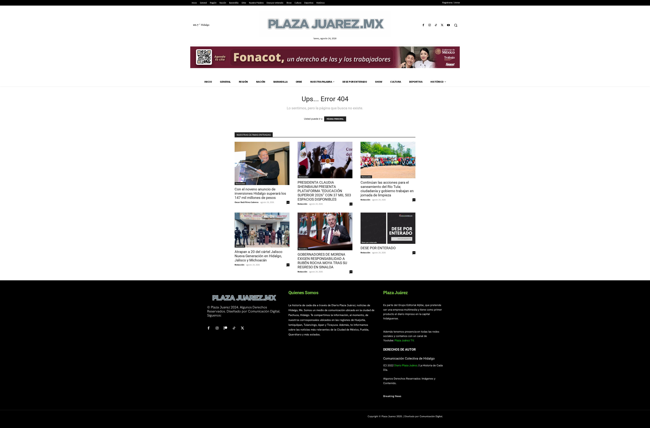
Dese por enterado (369, 242)
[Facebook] (423, 25)
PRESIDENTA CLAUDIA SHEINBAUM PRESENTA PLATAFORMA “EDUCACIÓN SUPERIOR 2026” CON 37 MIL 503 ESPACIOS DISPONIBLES (324, 190)
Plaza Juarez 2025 (392, 416)
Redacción (302, 204)
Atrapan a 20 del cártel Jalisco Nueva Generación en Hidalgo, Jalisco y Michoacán (258, 256)
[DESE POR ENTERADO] (388, 228)
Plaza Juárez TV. (404, 340)
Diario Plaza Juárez (405, 365)
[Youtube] (448, 25)
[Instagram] (429, 25)
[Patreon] (225, 328)
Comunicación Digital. (431, 416)
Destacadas (240, 183)
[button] (456, 25)
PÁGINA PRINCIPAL (335, 119)
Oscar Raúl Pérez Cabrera (246, 202)
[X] (442, 25)
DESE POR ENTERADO (378, 248)
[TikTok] (436, 25)
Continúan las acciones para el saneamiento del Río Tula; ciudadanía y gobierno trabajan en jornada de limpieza (387, 188)
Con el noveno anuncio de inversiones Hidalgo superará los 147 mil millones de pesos (260, 193)
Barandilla (240, 246)
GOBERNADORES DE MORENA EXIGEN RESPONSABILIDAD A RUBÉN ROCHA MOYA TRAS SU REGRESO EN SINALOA (322, 260)
